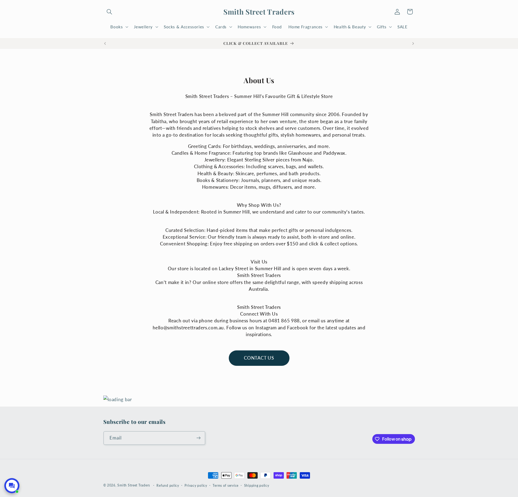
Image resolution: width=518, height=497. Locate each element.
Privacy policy (196, 485)
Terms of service (225, 485)
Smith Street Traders (133, 485)
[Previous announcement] (105, 43)
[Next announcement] (413, 43)
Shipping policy (256, 485)
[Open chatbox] (11, 485)
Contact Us (259, 358)
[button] (109, 11)
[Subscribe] (198, 438)
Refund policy (167, 485)
